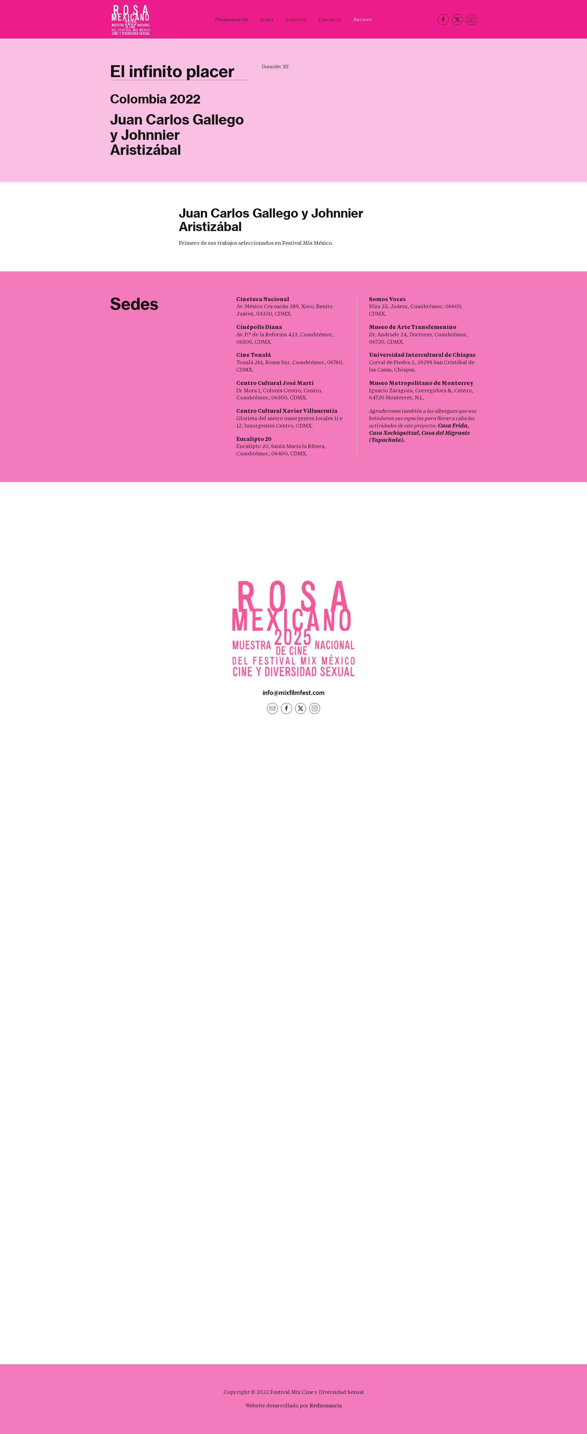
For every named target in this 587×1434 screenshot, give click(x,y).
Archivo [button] (362, 19)
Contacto (330, 19)
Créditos (296, 19)
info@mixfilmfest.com (294, 692)
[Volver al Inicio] (131, 19)
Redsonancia (326, 1405)
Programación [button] (231, 19)
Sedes (267, 19)
